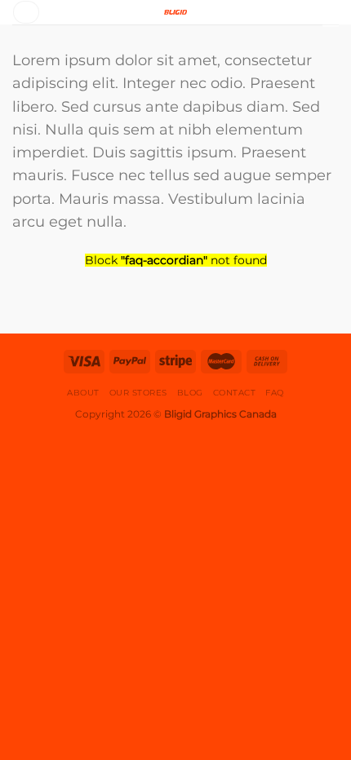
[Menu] (25, 12)
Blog (190, 392)
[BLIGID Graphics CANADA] (175, 12)
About (83, 392)
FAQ (274, 392)
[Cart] (330, 18)
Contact (234, 392)
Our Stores (138, 392)
